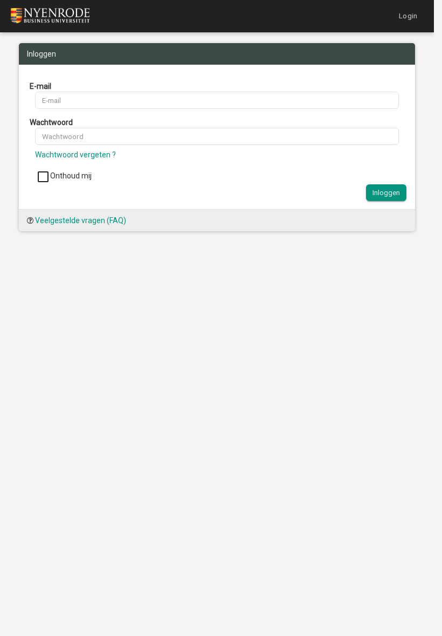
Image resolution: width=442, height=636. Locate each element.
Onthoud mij (70, 175)
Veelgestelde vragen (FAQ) (80, 220)
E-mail (40, 86)
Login (408, 16)
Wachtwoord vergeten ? (75, 154)
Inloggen (386, 192)
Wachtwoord (51, 122)
